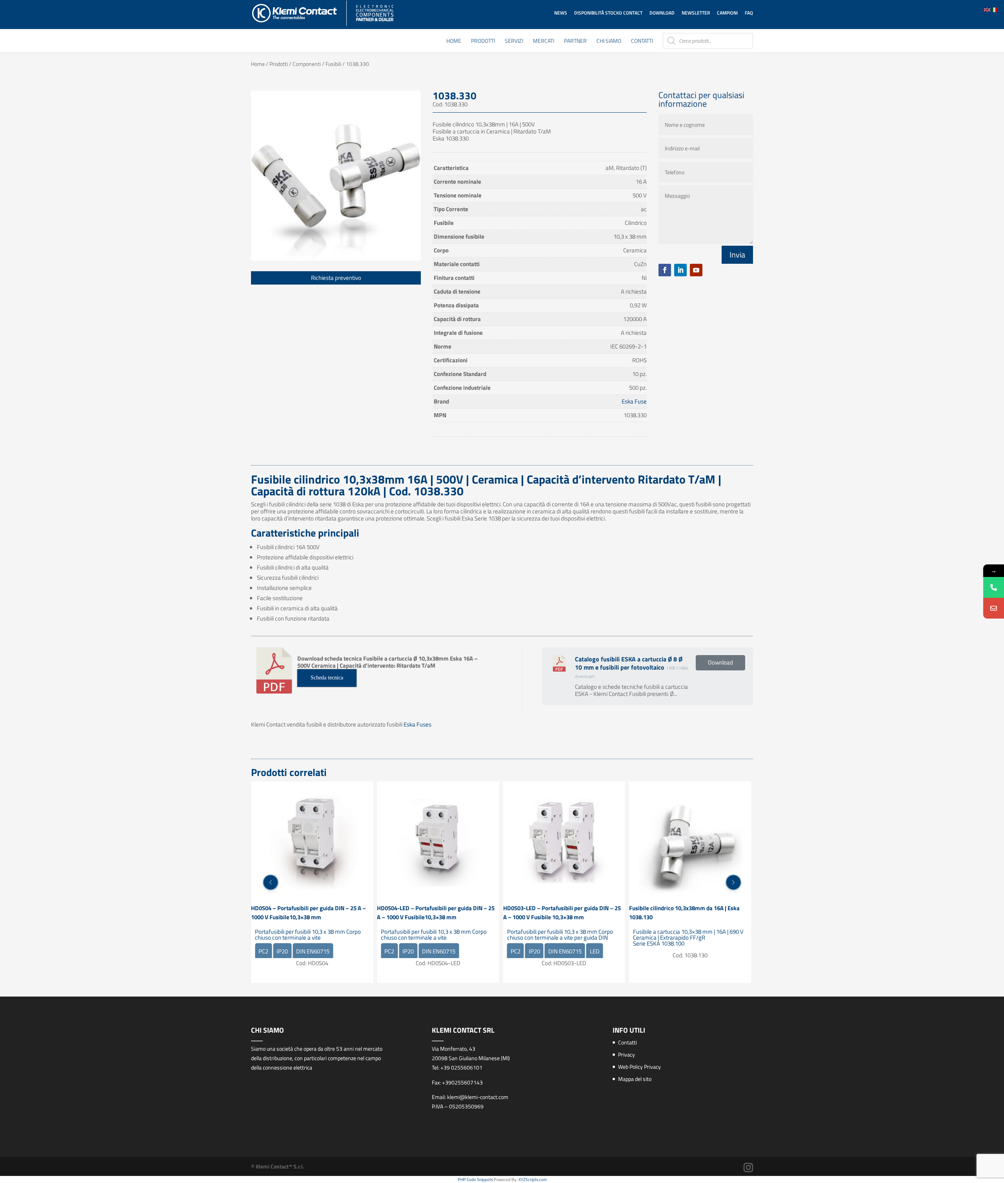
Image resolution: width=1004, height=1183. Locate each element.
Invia (737, 254)
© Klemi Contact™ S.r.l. (277, 1166)
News (560, 12)
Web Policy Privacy (639, 1067)
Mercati (543, 41)
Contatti (642, 41)
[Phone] (993, 587)
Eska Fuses (417, 724)
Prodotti (483, 41)
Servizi (514, 41)
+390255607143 (462, 1082)
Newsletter (696, 12)
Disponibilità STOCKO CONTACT (608, 12)
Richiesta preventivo (336, 277)
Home (453, 41)
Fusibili (333, 64)
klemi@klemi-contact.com (477, 1097)
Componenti (307, 64)
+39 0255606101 (461, 1067)
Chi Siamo (609, 41)
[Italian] (994, 9)
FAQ (749, 12)
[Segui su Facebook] (664, 270)
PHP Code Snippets (475, 1179)
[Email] (993, 608)
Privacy (626, 1054)
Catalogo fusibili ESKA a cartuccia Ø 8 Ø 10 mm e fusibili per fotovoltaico (628, 663)
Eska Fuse (634, 401)
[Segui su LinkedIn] (680, 270)
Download (662, 12)
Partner (575, 41)
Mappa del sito (634, 1079)
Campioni (727, 12)
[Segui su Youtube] (696, 270)
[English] (987, 9)
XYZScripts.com (532, 1179)
